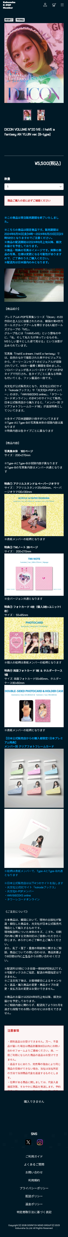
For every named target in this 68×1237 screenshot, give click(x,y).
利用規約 (34, 1180)
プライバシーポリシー (34, 1188)
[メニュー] (63, 5)
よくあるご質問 (34, 1164)
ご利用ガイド (34, 1156)
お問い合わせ (34, 1172)
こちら (26, 956)
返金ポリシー (34, 1204)
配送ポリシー (34, 1196)
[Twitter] (28, 1142)
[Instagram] (40, 1142)
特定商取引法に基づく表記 (34, 1212)
